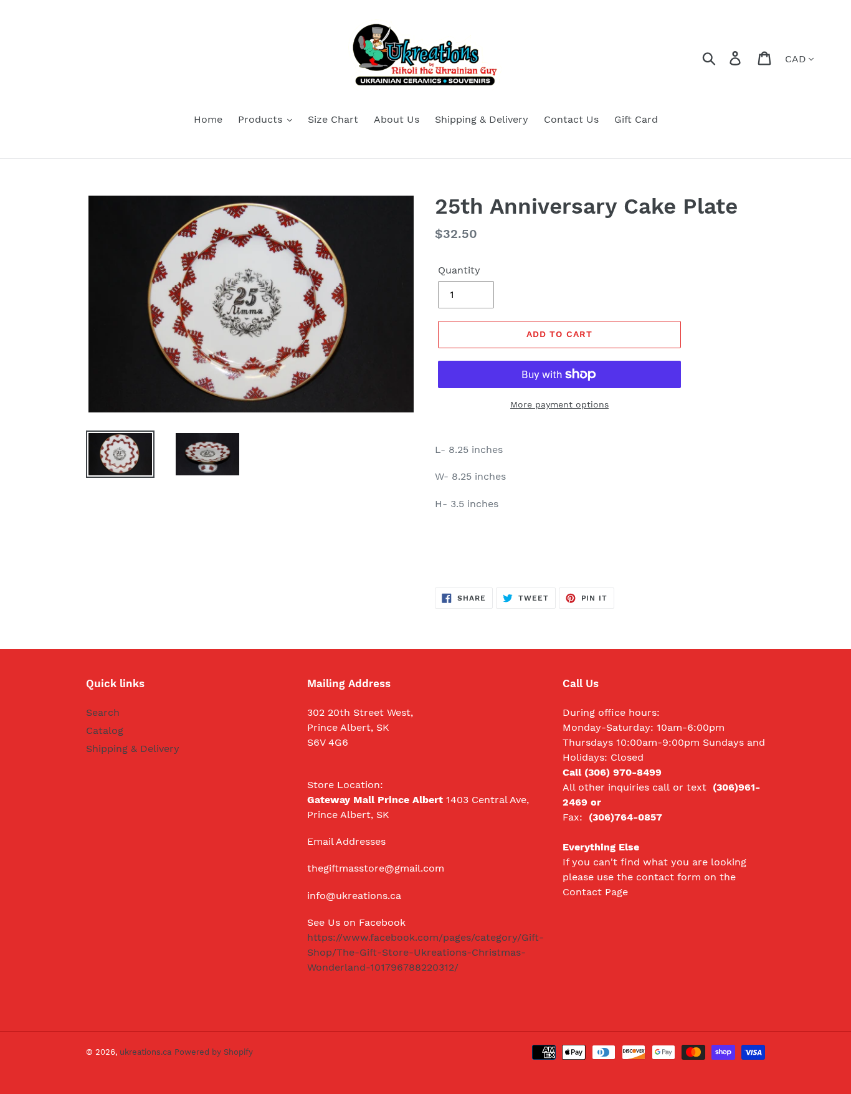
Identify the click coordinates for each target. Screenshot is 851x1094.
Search (103, 712)
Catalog (104, 730)
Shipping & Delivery (132, 748)
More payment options (559, 404)
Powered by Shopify (213, 1052)
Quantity (459, 270)
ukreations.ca (145, 1052)
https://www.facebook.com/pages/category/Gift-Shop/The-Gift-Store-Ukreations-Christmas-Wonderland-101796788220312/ (425, 952)
